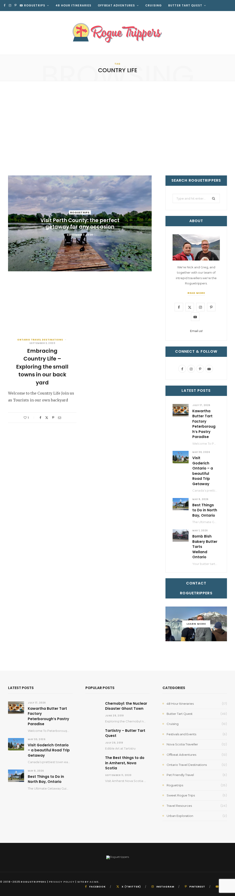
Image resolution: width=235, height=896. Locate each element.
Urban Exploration (180, 816)
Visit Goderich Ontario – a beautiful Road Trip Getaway (202, 470)
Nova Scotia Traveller (182, 744)
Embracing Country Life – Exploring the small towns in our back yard (42, 366)
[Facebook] (40, 417)
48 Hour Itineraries (73, 5)
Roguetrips (34, 5)
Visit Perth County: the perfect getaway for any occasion (79, 224)
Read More (196, 293)
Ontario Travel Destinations (40, 339)
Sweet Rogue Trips (181, 795)
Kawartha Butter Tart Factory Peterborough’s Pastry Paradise (203, 424)
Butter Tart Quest (185, 5)
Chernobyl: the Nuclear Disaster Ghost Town (126, 706)
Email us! (196, 331)
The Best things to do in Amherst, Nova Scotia (124, 762)
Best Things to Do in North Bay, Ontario (204, 510)
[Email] (59, 417)
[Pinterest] (53, 417)
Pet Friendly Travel (180, 775)
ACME (94, 882)
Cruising (153, 5)
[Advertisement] (117, 128)
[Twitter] (46, 417)
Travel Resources (115, 16)
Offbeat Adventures (116, 5)
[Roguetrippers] (117, 32)
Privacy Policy (62, 882)
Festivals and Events (181, 734)
